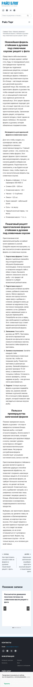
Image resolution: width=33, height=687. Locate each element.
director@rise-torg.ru (12, 646)
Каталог (19, 660)
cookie (28, 677)
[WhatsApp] (3, 10)
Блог (18, 663)
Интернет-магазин (7, 660)
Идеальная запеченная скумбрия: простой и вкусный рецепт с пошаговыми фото (25, 562)
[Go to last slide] (5, 608)
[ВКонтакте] (10, 10)
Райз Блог (10, 3)
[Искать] (27, 15)
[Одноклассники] (14, 10)
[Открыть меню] (29, 22)
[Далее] (28, 608)
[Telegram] (6, 10)
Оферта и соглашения (23, 665)
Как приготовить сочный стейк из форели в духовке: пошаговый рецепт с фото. (8, 561)
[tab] (14, 627)
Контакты (4, 663)
